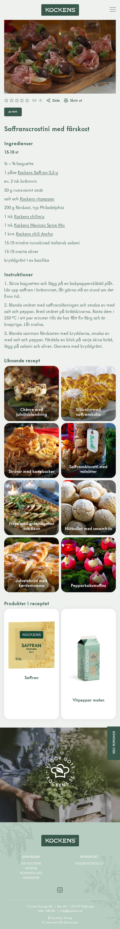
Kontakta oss (31, 873)
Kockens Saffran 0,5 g (38, 172)
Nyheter (31, 868)
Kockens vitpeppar (37, 198)
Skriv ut (76, 100)
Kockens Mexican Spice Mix (39, 225)
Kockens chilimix (29, 216)
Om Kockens (31, 863)
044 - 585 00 (47, 911)
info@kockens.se (71, 911)
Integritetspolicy (89, 863)
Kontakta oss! (114, 742)
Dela (56, 100)
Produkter (31, 878)
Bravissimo (71, 922)
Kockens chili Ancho (34, 233)
